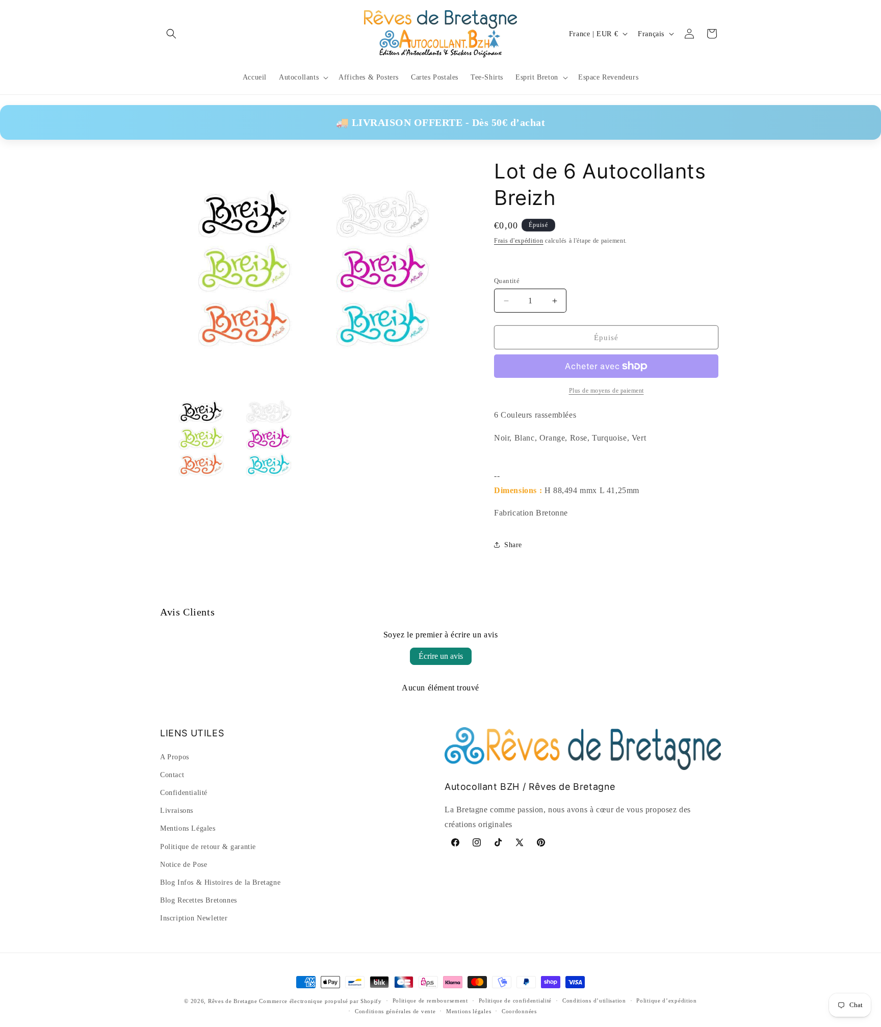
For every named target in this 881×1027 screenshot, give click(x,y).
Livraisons (176, 810)
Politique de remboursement (430, 1001)
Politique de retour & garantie (208, 846)
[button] (171, 33)
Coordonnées (519, 1012)
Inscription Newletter (194, 918)
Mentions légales (468, 1012)
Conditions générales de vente (395, 1012)
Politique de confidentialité (515, 1001)
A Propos (174, 757)
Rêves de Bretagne (232, 1001)
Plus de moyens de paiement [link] (606, 390)
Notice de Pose (183, 864)
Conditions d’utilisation (594, 1001)
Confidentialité (184, 793)
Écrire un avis (441, 656)
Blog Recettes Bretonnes (198, 900)
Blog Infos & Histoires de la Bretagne (220, 882)
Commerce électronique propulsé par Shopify (320, 1001)
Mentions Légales (188, 828)
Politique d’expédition (666, 1001)
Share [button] (513, 545)
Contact (172, 775)
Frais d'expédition (518, 240)
